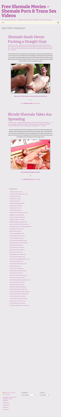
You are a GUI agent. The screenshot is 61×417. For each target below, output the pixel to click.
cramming (34, 124)
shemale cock (25, 48)
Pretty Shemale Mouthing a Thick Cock (18, 263)
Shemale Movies (47, 45)
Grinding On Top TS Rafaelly (16, 205)
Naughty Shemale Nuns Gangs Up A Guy (18, 222)
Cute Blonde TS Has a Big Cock (16, 273)
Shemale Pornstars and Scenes (9, 393)
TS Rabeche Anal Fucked (15, 196)
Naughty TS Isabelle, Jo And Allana (17, 219)
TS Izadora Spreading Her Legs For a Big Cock (20, 291)
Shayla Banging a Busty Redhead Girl (18, 254)
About (2, 22)
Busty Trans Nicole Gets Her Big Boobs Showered (20, 226)
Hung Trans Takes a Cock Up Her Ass (17, 300)
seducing (13, 48)
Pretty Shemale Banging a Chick (17, 233)
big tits (12, 46)
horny (44, 124)
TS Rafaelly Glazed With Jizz (16, 210)
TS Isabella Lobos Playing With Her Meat (18, 298)
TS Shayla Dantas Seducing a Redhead (18, 270)
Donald (14, 49)
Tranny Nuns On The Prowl (15, 208)
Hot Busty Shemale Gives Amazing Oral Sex (19, 293)
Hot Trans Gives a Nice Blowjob (16, 268)
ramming (14, 125)
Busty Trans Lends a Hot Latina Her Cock (18, 275)
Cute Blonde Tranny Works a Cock (17, 284)
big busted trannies (19, 124)
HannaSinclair (6, 409)
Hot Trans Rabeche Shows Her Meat (17, 303)
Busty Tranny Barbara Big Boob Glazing (18, 240)
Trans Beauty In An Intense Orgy (17, 229)
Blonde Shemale (27, 124)
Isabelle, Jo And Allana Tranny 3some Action (19, 224)
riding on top (46, 46)
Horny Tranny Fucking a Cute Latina (17, 277)
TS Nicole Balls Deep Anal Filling (16, 238)
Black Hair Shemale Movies (26, 45)
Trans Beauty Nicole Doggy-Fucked (17, 256)
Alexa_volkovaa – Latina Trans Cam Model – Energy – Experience (9, 398)
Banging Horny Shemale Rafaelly (17, 215)
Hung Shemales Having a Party (16, 245)
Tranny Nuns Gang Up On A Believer (17, 217)
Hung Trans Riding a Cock (15, 266)
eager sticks (39, 124)
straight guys (39, 48)
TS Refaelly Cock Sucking (15, 198)
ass (10, 46)
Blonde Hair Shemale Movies (25, 122)
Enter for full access (30, 103)
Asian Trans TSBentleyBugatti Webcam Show (19, 259)
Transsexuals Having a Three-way (17, 247)
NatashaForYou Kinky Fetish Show (17, 249)
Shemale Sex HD (20, 125)
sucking (44, 48)
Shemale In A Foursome (15, 201)
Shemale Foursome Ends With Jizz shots (18, 212)
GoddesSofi (5, 407)
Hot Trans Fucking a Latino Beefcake (18, 296)
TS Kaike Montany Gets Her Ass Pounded (19, 242)
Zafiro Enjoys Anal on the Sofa (16, 261)
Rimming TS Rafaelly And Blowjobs (17, 203)
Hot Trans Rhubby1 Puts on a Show (17, 235)
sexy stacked (19, 48)
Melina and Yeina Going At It (16, 231)
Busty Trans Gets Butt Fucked (16, 252)
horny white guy (39, 46)
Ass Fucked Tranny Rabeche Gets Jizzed (19, 194)
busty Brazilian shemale (20, 46)
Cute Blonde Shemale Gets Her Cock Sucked (19, 305)
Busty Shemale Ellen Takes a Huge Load (18, 289)
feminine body (32, 46)
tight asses (37, 125)
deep (27, 46)
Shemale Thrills (32, 48)
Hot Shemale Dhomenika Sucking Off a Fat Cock (20, 280)
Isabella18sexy (6, 405)
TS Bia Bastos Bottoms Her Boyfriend (18, 287)
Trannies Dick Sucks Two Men (16, 191)
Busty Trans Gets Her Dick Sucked (17, 282)
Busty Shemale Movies (38, 45)
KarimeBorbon (6, 402)
